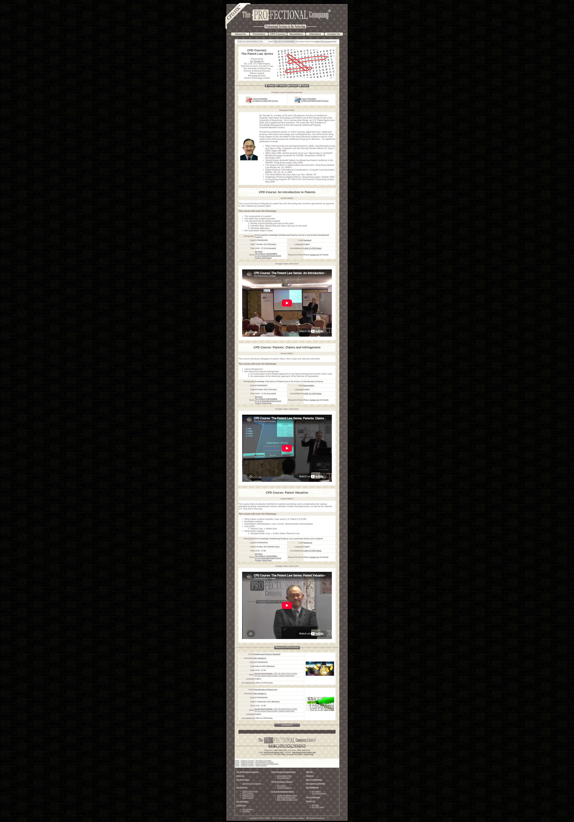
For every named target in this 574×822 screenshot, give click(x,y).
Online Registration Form (287, 796)
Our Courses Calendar (315, 784)
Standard (307, 240)
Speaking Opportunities (251, 784)
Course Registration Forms (282, 792)
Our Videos (281, 786)
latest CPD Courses (323, 41)
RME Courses (248, 796)
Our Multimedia (312, 787)
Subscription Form (284, 776)
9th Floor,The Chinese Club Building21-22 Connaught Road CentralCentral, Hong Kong (268, 255)
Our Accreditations (314, 780)
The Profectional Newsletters (283, 772)
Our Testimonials (313, 797)
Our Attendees (242, 802)
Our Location (247, 809)
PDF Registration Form (286, 798)
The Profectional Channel (281, 782)
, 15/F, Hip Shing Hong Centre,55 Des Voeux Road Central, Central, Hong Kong (276, 675)
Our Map (315, 805)
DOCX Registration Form (287, 800)
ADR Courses (248, 798)
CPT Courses (247, 793)
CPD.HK (309, 772)
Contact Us (314, 255)
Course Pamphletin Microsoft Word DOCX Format (314, 100)
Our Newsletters (283, 778)
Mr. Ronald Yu (257, 61)
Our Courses (241, 787)
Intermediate (308, 386)
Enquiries (246, 811)
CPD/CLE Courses (250, 791)
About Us (240, 776)
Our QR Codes (318, 807)
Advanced (307, 543)
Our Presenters (242, 780)
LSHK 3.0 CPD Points (312, 248)
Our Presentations (284, 788)
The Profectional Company (247, 772)
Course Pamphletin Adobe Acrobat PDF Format (265, 100)
